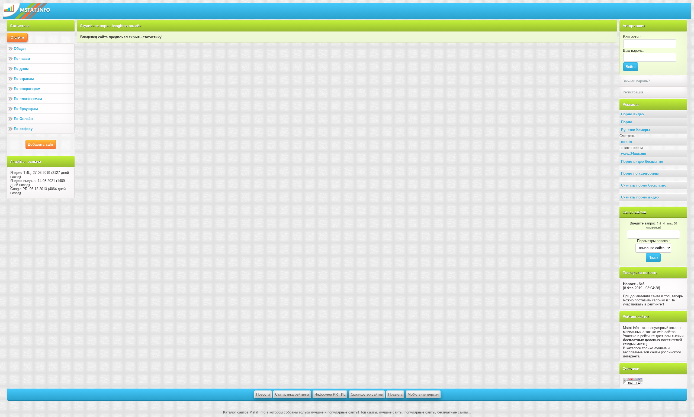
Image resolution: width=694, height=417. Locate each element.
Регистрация (633, 92)
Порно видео (632, 114)
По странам (24, 79)
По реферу (23, 129)
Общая (20, 49)
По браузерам (26, 109)
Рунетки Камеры (635, 130)
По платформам (28, 99)
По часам (22, 59)
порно (626, 142)
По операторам (27, 89)
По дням (21, 69)
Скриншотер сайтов (367, 394)
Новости (263, 394)
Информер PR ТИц (329, 394)
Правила (395, 394)
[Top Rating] (632, 381)
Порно (626, 122)
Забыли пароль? (636, 81)
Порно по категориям (640, 173)
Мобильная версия (423, 394)
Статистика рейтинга (292, 394)
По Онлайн (23, 119)
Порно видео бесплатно (642, 161)
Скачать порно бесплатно (643, 185)
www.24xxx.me (633, 154)
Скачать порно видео (640, 197)
